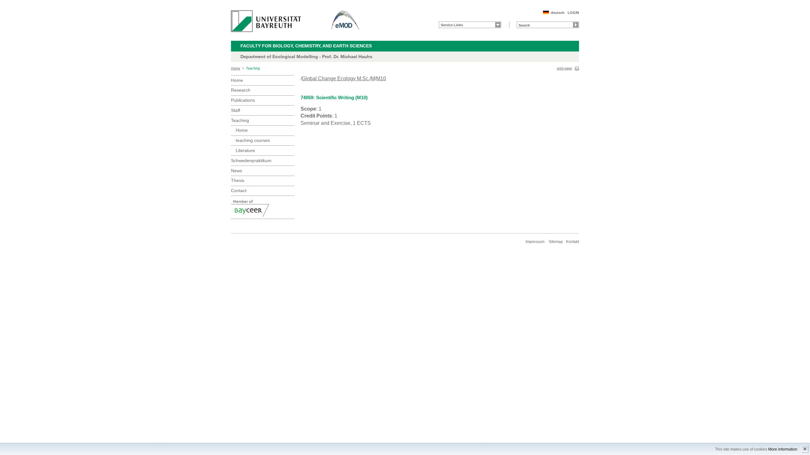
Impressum (535, 242)
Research (240, 90)
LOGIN (573, 13)
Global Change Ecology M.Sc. (336, 78)
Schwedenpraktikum (251, 160)
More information (782, 449)
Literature (245, 150)
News (236, 170)
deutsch (557, 13)
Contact (238, 190)
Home (235, 68)
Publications (243, 100)
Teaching (253, 68)
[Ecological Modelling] (345, 21)
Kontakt (572, 242)
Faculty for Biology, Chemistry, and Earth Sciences (306, 45)
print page (564, 68)
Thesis (237, 180)
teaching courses (253, 140)
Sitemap (556, 242)
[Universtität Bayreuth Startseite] (266, 21)
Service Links (452, 25)
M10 (381, 78)
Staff (235, 110)
